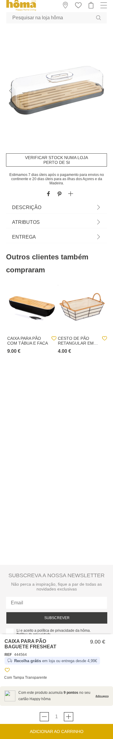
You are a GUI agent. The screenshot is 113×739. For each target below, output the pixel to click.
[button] (70, 194)
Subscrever (57, 618)
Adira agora (102, 696)
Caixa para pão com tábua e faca (27, 341)
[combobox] (56, 18)
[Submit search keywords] (98, 17)
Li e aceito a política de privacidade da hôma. (54, 630)
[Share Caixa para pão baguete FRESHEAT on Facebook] (48, 194)
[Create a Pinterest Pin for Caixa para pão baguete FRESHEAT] (59, 194)
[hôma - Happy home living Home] (21, 10)
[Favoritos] (7, 671)
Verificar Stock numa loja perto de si (56, 160)
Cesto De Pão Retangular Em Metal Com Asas (76, 341)
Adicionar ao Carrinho (56, 731)
